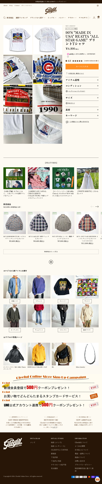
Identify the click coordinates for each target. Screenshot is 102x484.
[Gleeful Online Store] (51, 10)
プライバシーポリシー (83, 465)
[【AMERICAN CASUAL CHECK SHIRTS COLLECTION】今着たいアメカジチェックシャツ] (39, 178)
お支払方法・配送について (76, 73)
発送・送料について (82, 454)
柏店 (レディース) (58, 446)
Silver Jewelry (80, 367)
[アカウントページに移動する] (93, 18)
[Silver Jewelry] (87, 354)
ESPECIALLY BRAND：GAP (37, 367)
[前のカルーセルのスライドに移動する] (92, 154)
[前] (23, 1)
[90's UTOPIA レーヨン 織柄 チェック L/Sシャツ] (63, 222)
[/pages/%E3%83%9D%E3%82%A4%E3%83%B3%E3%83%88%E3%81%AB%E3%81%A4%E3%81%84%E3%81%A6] (51, 391)
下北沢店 (54, 457)
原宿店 (53, 454)
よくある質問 (80, 446)
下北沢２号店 (56, 461)
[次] (79, 1)
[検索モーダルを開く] (4, 18)
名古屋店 (54, 468)
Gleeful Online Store (22, 476)
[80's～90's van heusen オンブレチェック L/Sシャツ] (87, 222)
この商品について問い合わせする (79, 121)
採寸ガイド (71, 103)
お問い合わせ (80, 461)
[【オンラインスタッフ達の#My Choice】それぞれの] (63, 178)
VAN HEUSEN (87, 241)
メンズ (32, 442)
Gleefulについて (81, 442)
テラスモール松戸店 (58, 465)
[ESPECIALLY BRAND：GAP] (39, 354)
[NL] (63, 354)
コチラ (54, 427)
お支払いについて (81, 450)
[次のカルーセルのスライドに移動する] (97, 154)
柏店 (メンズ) (56, 442)
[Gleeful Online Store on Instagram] (98, 5)
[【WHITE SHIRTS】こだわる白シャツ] (88, 178)
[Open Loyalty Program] (97, 479)
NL (53, 367)
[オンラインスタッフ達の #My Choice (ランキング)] (14, 354)
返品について (80, 457)
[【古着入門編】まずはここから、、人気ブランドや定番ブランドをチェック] (14, 178)
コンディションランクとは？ (76, 91)
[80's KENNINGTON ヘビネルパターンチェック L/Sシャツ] (14, 222)
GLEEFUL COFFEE (59, 450)
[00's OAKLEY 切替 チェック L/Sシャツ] (39, 222)
